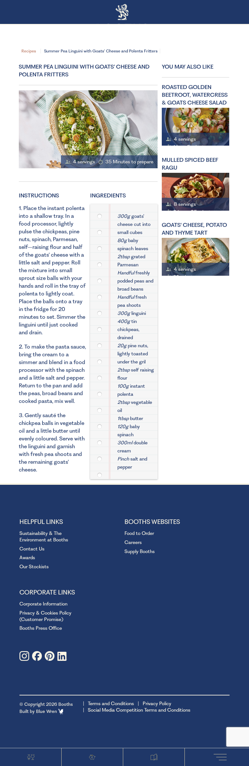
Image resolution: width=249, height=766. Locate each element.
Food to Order (139, 533)
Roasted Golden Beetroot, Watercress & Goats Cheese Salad (195, 95)
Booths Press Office (40, 628)
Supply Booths (139, 551)
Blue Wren (47, 711)
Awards (27, 558)
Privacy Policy (157, 703)
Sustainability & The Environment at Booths (43, 536)
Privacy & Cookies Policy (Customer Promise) (45, 616)
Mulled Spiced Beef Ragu (190, 164)
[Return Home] (124, 12)
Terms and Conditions (111, 703)
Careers (133, 542)
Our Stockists (34, 567)
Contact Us (31, 549)
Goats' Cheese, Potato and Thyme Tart (194, 229)
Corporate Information (43, 604)
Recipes (28, 51)
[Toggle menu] (221, 756)
